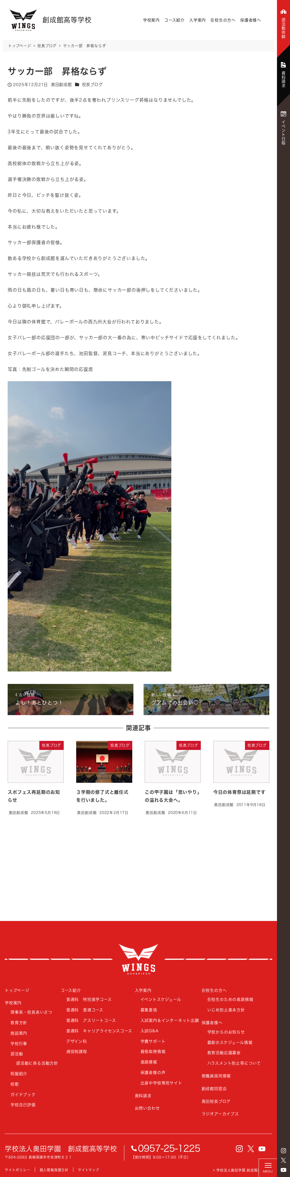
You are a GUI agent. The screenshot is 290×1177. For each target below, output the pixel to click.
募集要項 (148, 1009)
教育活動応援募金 (224, 1052)
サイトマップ (88, 1170)
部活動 (16, 1053)
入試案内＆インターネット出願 (169, 1020)
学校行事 (18, 1043)
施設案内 (18, 1033)
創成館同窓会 (214, 1088)
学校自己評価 (23, 1104)
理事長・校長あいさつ (31, 1012)
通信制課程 (76, 1051)
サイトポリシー (17, 1170)
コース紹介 (174, 20)
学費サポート (153, 1041)
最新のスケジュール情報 (230, 1042)
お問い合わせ (147, 1108)
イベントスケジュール (160, 999)
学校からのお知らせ (226, 1031)
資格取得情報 (153, 1051)
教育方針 (18, 1022)
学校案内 (151, 20)
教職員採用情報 (216, 1075)
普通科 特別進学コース (89, 999)
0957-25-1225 (169, 1148)
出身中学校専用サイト (161, 1082)
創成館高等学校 (138, 959)
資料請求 (143, 1095)
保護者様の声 (153, 1072)
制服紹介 (18, 1073)
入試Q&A (149, 1030)
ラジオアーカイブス (220, 1113)
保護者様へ (250, 20)
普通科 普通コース (84, 1009)
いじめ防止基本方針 (226, 1009)
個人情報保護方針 (54, 1170)
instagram (283, 1150)
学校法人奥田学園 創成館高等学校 (61, 1148)
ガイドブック (23, 1094)
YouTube (283, 1169)
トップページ (17, 990)
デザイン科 (76, 1041)
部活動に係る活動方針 (37, 1063)
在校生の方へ (223, 20)
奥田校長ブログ (216, 1101)
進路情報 (148, 1061)
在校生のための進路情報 (230, 999)
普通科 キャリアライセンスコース (99, 1030)
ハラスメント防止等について (234, 1063)
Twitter (283, 1160)
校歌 (14, 1084)
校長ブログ (92, 84)
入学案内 (197, 20)
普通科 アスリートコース (91, 1020)
